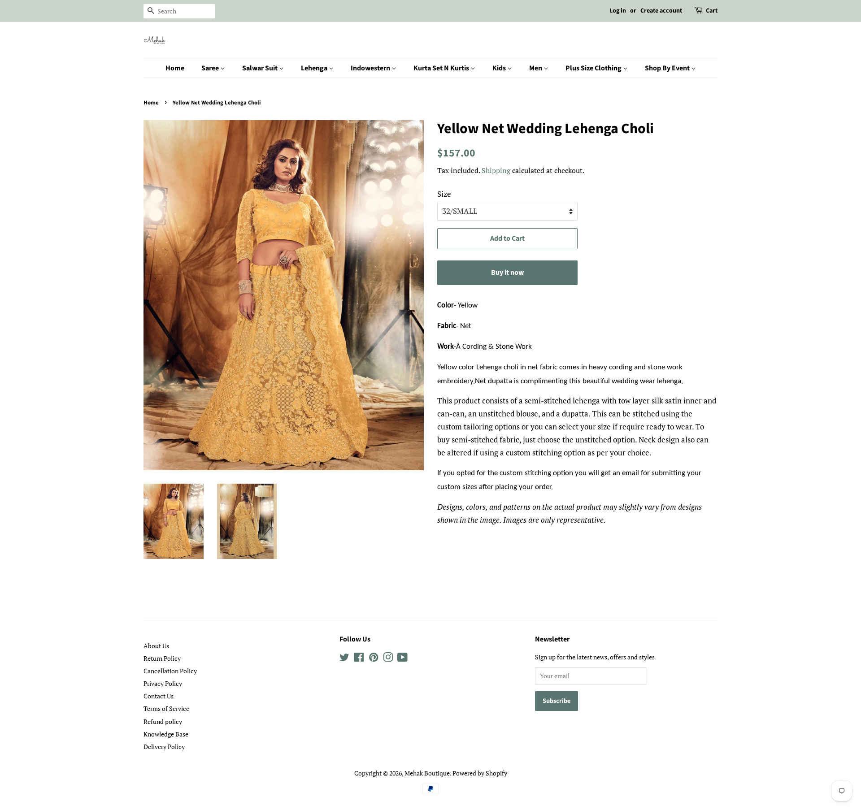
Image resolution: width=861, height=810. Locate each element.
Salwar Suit (260, 68)
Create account (661, 10)
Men (536, 68)
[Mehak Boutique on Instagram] (388, 658)
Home (174, 68)
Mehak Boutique (427, 773)
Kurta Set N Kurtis (441, 68)
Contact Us (159, 696)
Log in (617, 10)
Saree (210, 68)
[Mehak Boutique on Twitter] (344, 658)
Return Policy (162, 658)
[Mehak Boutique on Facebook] (359, 658)
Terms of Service (166, 708)
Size (444, 194)
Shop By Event (668, 68)
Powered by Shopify (479, 773)
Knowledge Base (166, 734)
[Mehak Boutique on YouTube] (402, 658)
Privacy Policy (163, 683)
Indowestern (371, 68)
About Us (156, 645)
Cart (712, 10)
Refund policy (163, 721)
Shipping (496, 170)
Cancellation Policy (170, 671)
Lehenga (315, 68)
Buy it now (507, 272)
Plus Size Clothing (594, 68)
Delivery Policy (164, 746)
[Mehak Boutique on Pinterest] (373, 658)
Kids (499, 68)
